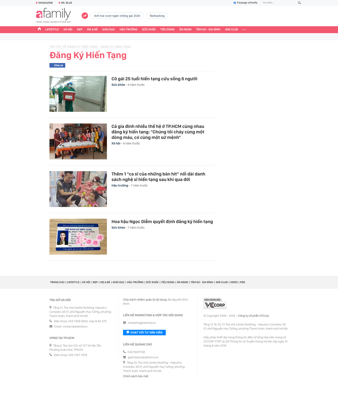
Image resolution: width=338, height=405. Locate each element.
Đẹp (80, 29)
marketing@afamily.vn (142, 323)
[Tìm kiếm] (299, 3)
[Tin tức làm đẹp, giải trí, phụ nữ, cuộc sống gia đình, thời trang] (53, 16)
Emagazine (45, 2)
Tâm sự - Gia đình (208, 29)
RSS (242, 282)
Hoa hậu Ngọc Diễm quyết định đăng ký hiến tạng (162, 221)
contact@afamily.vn (75, 326)
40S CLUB (231, 29)
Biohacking (157, 15)
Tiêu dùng (167, 29)
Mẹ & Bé (92, 29)
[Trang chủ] (39, 29)
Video (234, 282)
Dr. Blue (66, 2)
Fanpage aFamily (247, 2)
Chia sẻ (58, 65)
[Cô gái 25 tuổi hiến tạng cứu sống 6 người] (78, 94)
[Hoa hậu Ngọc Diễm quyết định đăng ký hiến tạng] (78, 237)
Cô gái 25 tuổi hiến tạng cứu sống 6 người (154, 78)
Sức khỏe (149, 29)
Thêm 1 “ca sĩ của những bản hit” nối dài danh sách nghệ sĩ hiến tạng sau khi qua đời (158, 176)
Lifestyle (52, 29)
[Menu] (244, 29)
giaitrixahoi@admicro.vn (143, 357)
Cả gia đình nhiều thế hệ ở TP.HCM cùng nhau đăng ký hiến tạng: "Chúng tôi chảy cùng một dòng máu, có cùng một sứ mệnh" (158, 132)
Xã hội (67, 29)
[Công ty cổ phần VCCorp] (214, 303)
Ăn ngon (185, 29)
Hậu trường (128, 29)
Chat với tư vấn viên (146, 332)
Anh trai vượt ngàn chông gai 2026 (117, 15)
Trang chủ (57, 282)
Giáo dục (108, 29)
